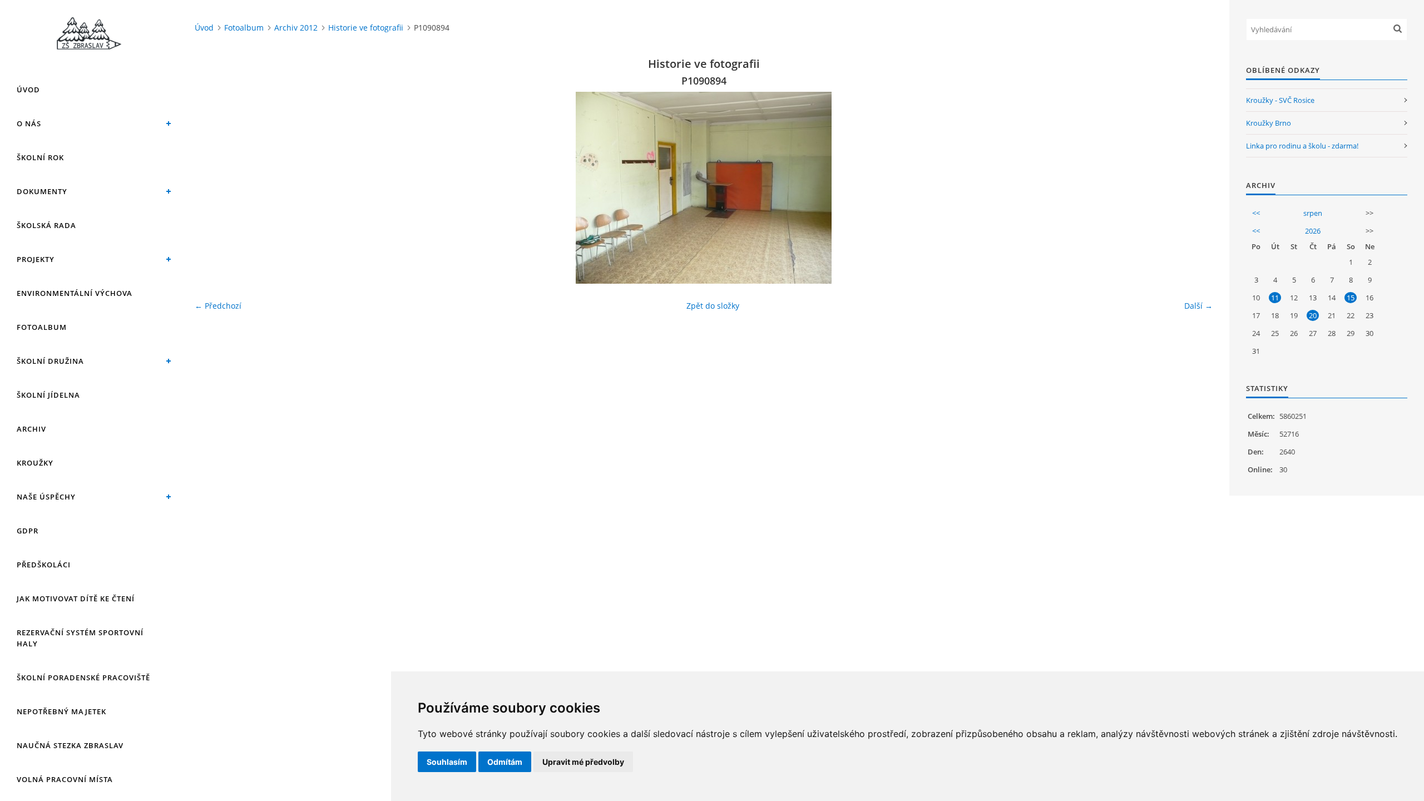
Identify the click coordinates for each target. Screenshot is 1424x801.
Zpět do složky (712, 305)
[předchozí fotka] (212, 188)
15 (1350, 298)
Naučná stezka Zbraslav (70, 745)
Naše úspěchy (46, 497)
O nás (29, 123)
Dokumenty (42, 191)
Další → (1198, 305)
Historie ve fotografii (365, 27)
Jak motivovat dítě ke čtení (76, 599)
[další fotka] (1194, 188)
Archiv (31, 429)
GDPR (27, 531)
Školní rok (40, 157)
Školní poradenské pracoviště (83, 678)
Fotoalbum (42, 327)
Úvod (28, 90)
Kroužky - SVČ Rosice (1280, 100)
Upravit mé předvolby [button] (583, 762)
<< (1256, 213)
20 (1313, 315)
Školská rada (46, 225)
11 (1275, 298)
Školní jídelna (48, 395)
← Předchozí (218, 305)
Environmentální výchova (74, 293)
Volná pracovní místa (65, 779)
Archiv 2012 (296, 27)
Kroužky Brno (1268, 123)
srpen (1312, 213)
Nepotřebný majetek (61, 711)
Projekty (36, 259)
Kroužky (35, 463)
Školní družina (50, 361)
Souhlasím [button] (447, 762)
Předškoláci (44, 565)
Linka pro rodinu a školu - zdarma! (1302, 146)
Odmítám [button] (504, 762)
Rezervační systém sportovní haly (80, 638)
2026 (1313, 231)
